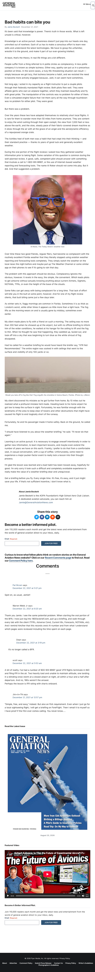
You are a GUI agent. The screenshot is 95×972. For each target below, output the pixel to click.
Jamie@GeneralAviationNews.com (36, 502)
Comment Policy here (21, 560)
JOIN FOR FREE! (51, 543)
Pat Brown (17, 585)
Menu (88, 4)
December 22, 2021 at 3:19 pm (30, 642)
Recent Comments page (58, 557)
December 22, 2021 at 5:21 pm (27, 588)
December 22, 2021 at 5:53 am (27, 663)
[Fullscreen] (87, 896)
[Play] (8, 896)
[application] (47, 874)
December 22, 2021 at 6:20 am (27, 608)
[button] (93, 5)
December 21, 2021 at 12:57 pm (27, 697)
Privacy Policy (64, 958)
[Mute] (83, 896)
